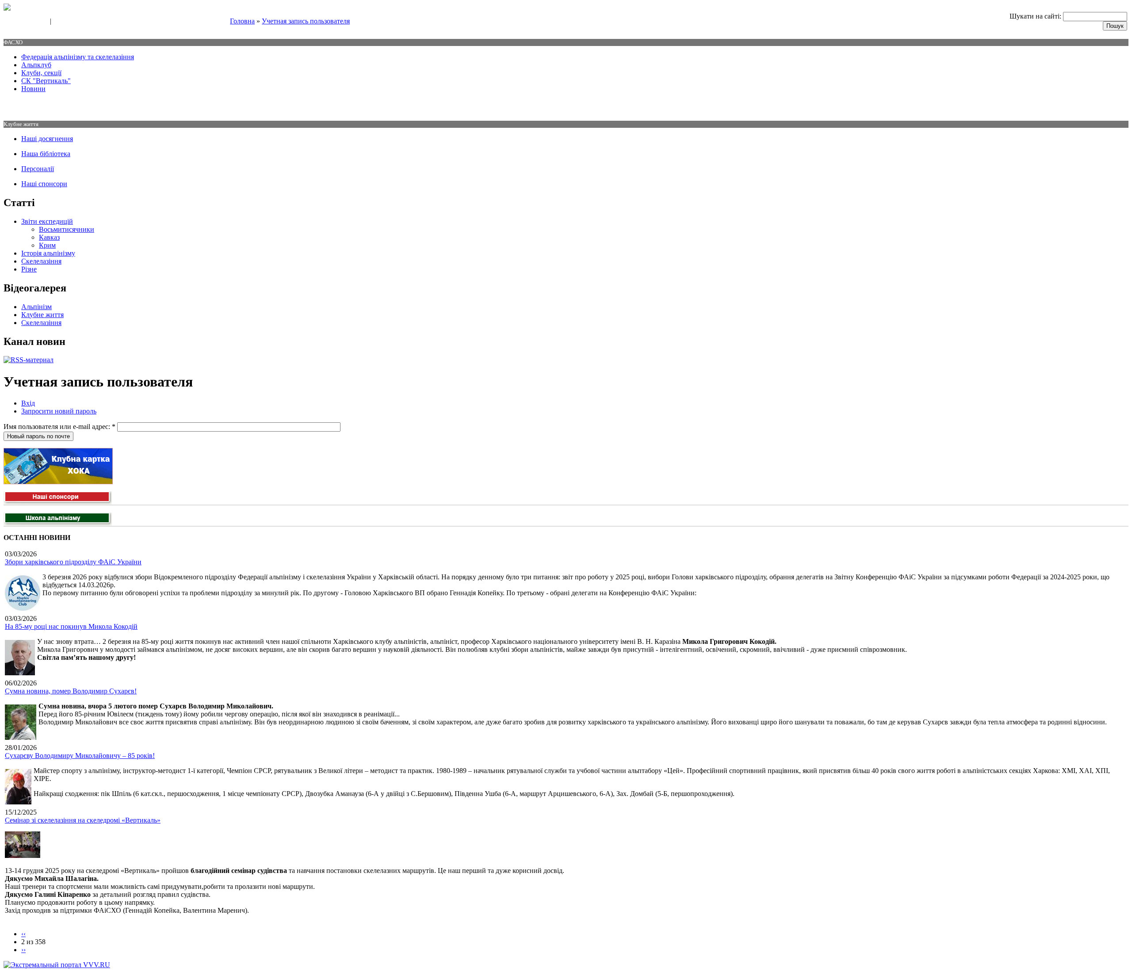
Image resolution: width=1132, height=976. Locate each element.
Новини (33, 88)
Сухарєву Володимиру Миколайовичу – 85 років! (80, 755)
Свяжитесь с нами (25, 22)
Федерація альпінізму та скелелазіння (77, 57)
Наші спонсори (44, 184)
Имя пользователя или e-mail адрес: (59, 426)
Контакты (67, 22)
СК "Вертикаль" (46, 80)
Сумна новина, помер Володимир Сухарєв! (71, 691)
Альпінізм (36, 306)
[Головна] (7, 8)
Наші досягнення (47, 138)
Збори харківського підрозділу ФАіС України (73, 562)
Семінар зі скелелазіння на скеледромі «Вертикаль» (83, 820)
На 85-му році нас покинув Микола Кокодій (71, 626)
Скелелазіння (41, 261)
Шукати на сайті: (1036, 16)
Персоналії (37, 168)
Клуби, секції (41, 73)
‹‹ (23, 934)
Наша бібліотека (45, 153)
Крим (47, 245)
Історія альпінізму (48, 253)
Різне (29, 269)
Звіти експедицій (47, 221)
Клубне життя (42, 314)
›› (23, 949)
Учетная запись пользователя (306, 21)
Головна (242, 21)
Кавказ (49, 237)
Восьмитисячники (66, 229)
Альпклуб (36, 65)
